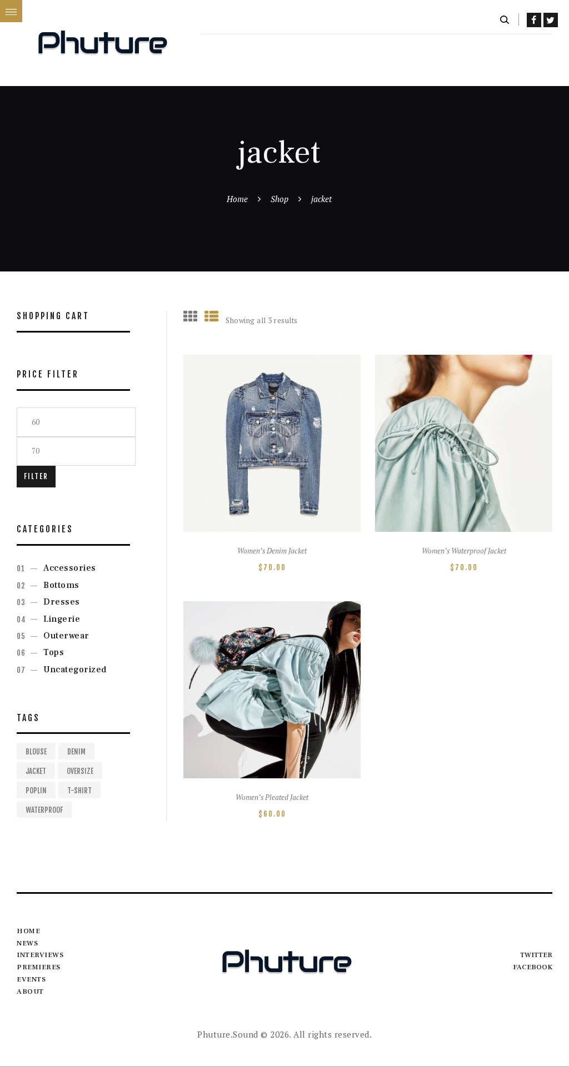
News (27, 943)
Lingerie (61, 619)
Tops (53, 652)
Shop (279, 198)
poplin (36, 790)
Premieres (39, 967)
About (30, 991)
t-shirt (79, 790)
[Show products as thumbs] (190, 316)
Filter (36, 476)
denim (76, 751)
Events (31, 979)
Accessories (69, 567)
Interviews (40, 954)
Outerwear (66, 635)
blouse (36, 751)
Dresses (61, 601)
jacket (36, 771)
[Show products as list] (211, 316)
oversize (80, 771)
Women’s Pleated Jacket (272, 797)
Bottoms (61, 585)
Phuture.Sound (227, 1034)
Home (237, 198)
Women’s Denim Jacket (272, 551)
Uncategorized (75, 669)
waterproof (44, 810)
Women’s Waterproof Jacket (464, 551)
